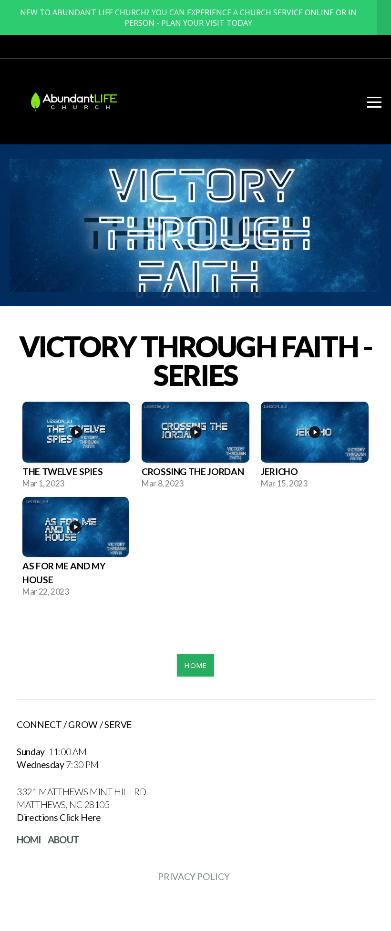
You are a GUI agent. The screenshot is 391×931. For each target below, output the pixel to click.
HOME (195, 665)
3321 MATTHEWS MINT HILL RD (82, 791)
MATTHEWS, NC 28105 (64, 804)
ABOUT (63, 839)
